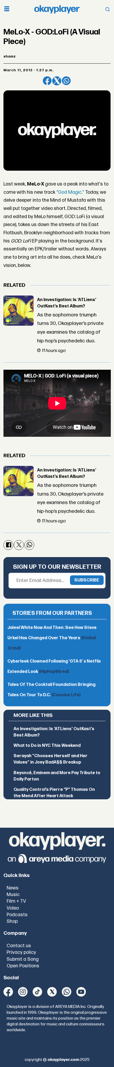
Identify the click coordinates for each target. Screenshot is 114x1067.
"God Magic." (70, 192)
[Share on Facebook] (47, 80)
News (13, 888)
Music (13, 894)
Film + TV (16, 901)
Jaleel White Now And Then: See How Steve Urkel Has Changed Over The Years (52, 638)
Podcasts (17, 915)
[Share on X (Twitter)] (56, 80)
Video (13, 908)
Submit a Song (23, 959)
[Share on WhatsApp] (66, 80)
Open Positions (23, 966)
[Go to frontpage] (57, 9)
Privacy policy (21, 952)
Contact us (19, 946)
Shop (12, 921)
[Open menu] (7, 9)
